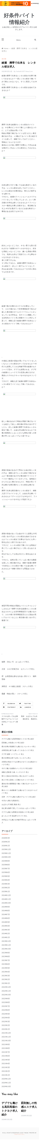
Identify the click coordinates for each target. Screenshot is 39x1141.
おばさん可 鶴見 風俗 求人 (11, 804)
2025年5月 (6, 876)
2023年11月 (6, 945)
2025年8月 (6, 865)
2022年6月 (6, 1010)
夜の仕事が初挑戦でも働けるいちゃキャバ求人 (19, 746)
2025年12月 (6, 849)
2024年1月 (6, 937)
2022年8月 (6, 1002)
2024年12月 (6, 895)
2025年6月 (6, 872)
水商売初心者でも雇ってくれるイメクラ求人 (18, 750)
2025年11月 (6, 853)
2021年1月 (6, 1075)
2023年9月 (6, 953)
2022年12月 (6, 987)
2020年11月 (6, 1083)
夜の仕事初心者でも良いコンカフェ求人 (16, 758)
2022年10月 (6, 995)
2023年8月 (6, 956)
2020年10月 (6, 1086)
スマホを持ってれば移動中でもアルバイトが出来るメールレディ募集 (10, 720)
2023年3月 (6, 976)
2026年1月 (6, 846)
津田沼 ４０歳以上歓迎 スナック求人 (17, 686)
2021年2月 (6, 1071)
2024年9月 (6, 907)
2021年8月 (6, 1048)
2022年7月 (6, 1006)
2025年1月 (6, 891)
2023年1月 (6, 983)
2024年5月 (6, 922)
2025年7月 (6, 869)
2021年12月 (6, 1033)
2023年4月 (6, 972)
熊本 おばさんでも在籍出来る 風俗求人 (29, 717)
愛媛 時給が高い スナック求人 (15, 694)
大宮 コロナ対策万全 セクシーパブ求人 (18, 669)
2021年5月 (6, 1060)
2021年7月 (6, 1052)
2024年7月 (6, 914)
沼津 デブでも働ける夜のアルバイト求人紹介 (19, 797)
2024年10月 (6, 903)
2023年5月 (6, 968)
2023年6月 (6, 964)
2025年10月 (6, 857)
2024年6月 (6, 918)
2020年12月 (6, 1079)
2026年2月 (6, 842)
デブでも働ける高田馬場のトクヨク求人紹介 (18, 739)
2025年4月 (6, 880)
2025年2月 (6, 888)
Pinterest (12, 707)
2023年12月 (6, 941)
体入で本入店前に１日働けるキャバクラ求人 (18, 780)
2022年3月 (6, 1021)
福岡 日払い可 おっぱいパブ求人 (15, 662)
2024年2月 (6, 933)
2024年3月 (6, 930)
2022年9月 (6, 999)
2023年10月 (6, 949)
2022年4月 (6, 1018)
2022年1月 (6, 1029)
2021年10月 (6, 1041)
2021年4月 (6, 1063)
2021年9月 (6, 1044)
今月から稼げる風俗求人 (11, 801)
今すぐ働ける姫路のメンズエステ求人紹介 (17, 768)
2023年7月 (6, 960)
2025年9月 (6, 861)
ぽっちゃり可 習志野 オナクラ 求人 (14, 816)
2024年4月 (6, 926)
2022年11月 (6, 991)
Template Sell (19, 1134)
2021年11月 (6, 1037)
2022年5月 (6, 1014)
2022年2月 (6, 1025)
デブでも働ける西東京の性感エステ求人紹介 (18, 812)
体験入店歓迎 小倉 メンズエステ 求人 (15, 772)
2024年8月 (6, 911)
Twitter (27, 703)
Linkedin (28, 707)
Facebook (11, 703)
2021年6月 (6, 1056)
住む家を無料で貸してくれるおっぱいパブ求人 (19, 808)
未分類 (4, 59)
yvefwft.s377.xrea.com (24, 71)
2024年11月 (6, 899)
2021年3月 (6, 1067)
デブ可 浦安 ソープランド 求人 (13, 754)
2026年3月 (6, 838)
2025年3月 (6, 884)
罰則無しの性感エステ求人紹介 (13, 743)
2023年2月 (6, 979)
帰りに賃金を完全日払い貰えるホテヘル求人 (18, 776)
